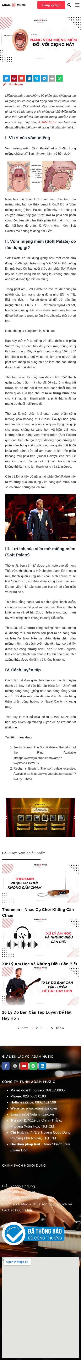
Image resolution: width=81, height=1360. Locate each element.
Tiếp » (60, 1028)
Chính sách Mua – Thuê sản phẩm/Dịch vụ (37, 1204)
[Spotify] (33, 1066)
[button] (69, 5)
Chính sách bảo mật (18, 1192)
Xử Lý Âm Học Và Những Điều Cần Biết (39, 964)
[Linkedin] (42, 1066)
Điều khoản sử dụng (18, 1186)
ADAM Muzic (47, 122)
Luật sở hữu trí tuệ (17, 1210)
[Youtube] (24, 1066)
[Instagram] (15, 1066)
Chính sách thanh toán (20, 1198)
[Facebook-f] (6, 1066)
